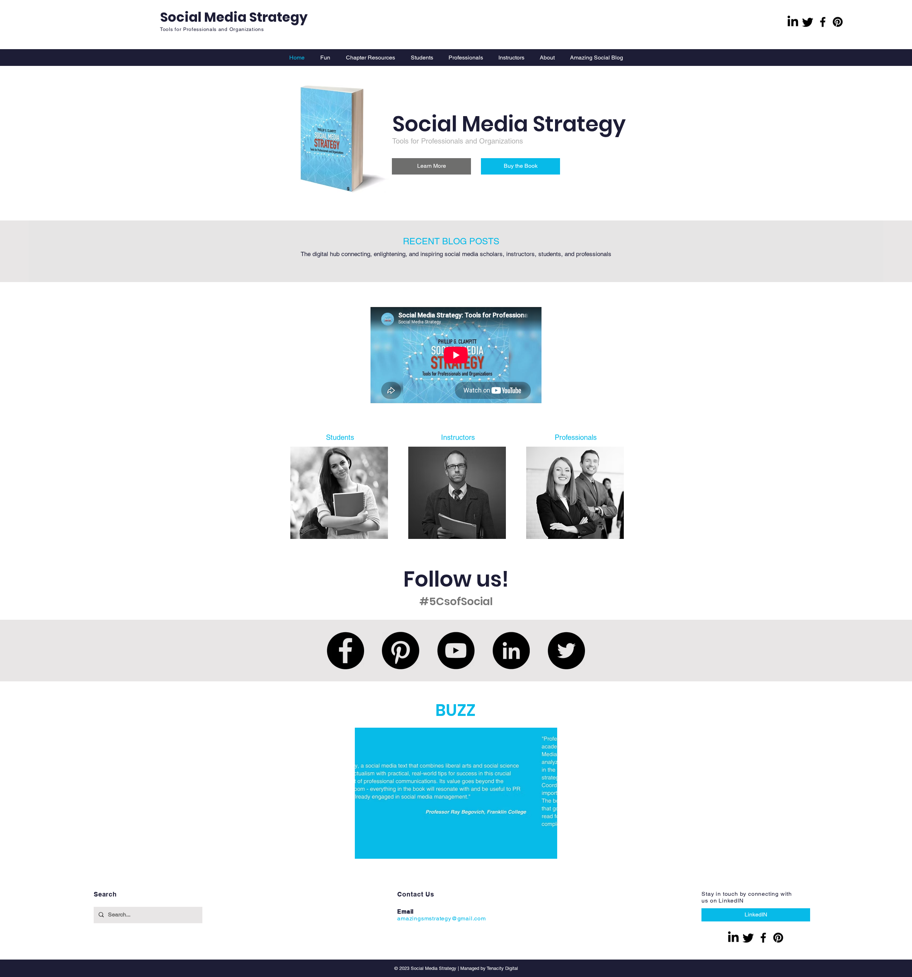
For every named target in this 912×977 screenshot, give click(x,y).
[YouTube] (456, 650)
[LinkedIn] (511, 650)
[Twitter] (566, 650)
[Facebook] (822, 21)
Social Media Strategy (233, 17)
